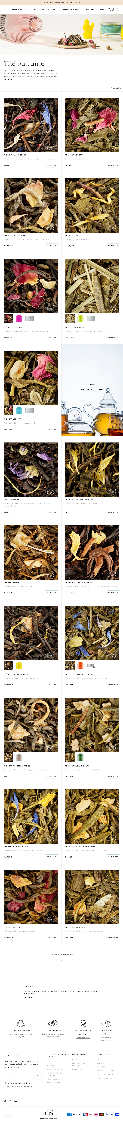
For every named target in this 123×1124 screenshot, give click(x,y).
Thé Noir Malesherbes (15, 155)
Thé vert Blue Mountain (16, 846)
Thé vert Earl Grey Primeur (79, 499)
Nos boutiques (53, 1065)
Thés (14, 19)
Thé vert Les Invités (14, 419)
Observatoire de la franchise (55, 1074)
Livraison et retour (105, 1075)
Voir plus (8, 80)
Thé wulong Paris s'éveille (78, 582)
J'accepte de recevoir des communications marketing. (19, 1084)
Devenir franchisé (55, 1069)
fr (4, 1115)
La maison (51, 1061)
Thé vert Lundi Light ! (76, 327)
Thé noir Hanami (12, 499)
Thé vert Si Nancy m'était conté (81, 674)
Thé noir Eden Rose (13, 327)
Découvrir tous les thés (92, 389)
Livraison (101, 1067)
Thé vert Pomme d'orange (17, 766)
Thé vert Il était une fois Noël (80, 846)
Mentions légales (55, 1079)
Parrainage (77, 1069)
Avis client (77, 1059)
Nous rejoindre (53, 1083)
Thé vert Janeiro (12, 582)
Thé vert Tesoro (73, 235)
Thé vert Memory (74, 155)
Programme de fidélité (78, 1064)
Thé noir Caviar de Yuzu (16, 674)
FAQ (98, 1059)
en (9, 1115)
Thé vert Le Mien (12, 927)
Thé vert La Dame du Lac (77, 766)
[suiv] (75, 960)
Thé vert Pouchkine (75, 927)
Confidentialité (104, 1078)
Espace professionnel (107, 1071)
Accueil (6, 19)
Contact (101, 1063)
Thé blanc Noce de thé (15, 235)
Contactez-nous (83, 1038)
